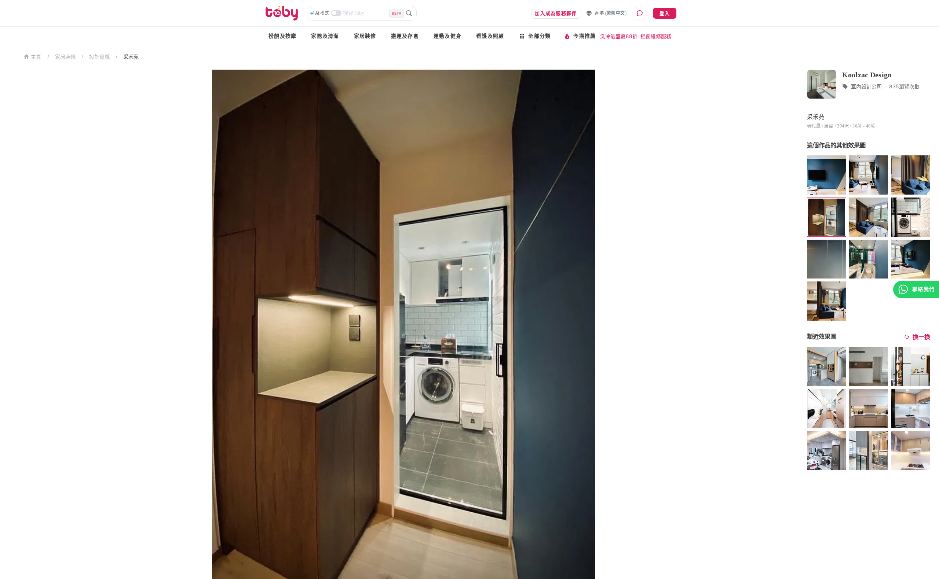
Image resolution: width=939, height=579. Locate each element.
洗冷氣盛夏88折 (618, 36)
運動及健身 (447, 36)
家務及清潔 (325, 36)
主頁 (36, 57)
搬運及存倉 (405, 36)
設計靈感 (99, 57)
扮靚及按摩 (282, 36)
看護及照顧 (490, 36)
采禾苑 (131, 57)
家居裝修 (365, 36)
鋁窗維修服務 (655, 36)
